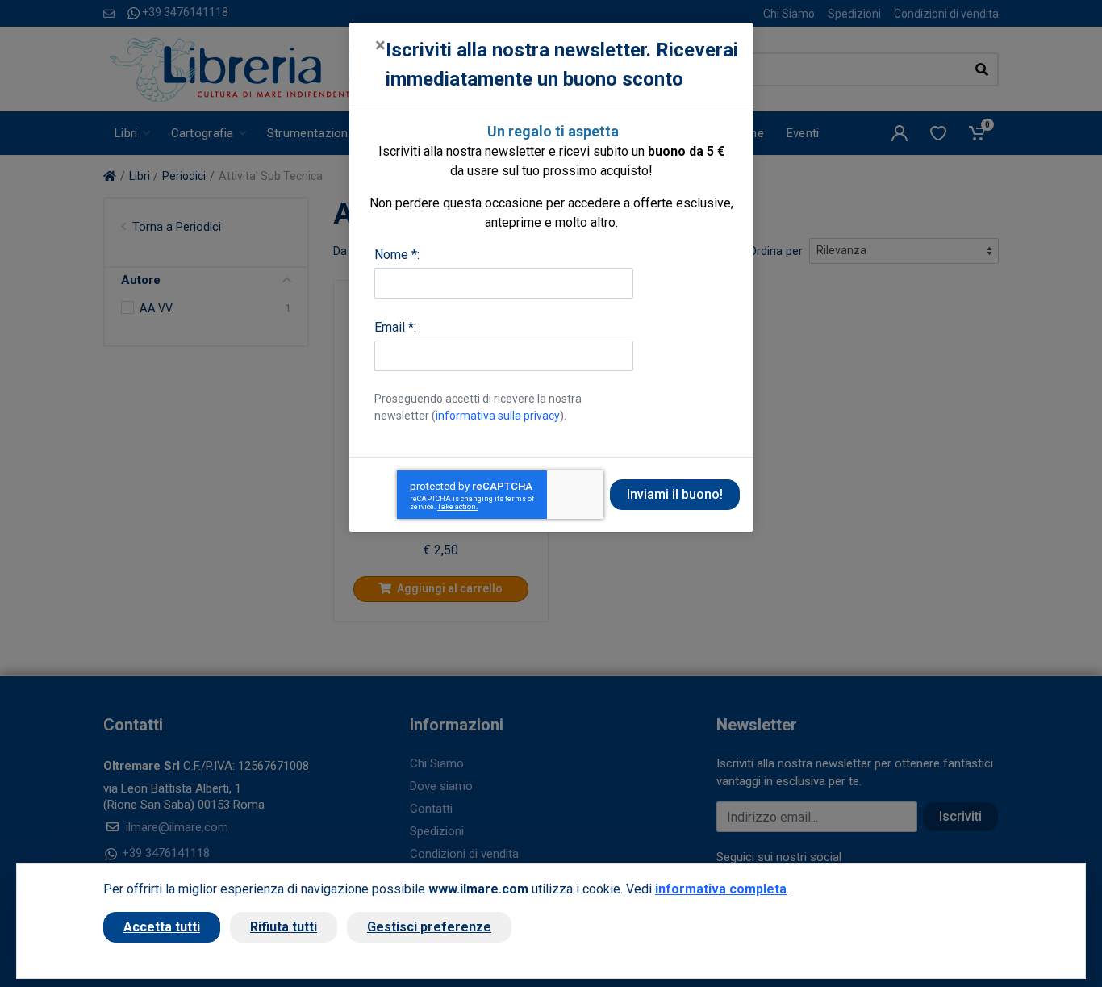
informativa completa (721, 889)
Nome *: (397, 254)
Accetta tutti (161, 927)
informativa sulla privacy (498, 415)
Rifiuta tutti (283, 927)
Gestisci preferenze (429, 927)
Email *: (395, 327)
